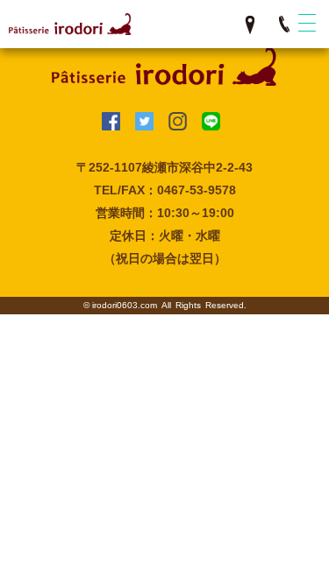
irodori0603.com (124, 305)
